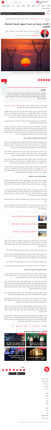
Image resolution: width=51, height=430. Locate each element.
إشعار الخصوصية (45, 381)
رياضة (18, 6)
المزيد (48, 11)
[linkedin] (10, 370)
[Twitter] (21, 370)
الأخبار (48, 6)
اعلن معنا (46, 389)
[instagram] (17, 370)
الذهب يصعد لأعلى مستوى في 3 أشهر (37, 358)
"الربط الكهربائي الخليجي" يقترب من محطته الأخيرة (24, 232)
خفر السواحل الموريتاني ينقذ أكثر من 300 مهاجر (29, 13)
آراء (38, 6)
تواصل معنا (46, 386)
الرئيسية (47, 19)
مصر (30, 326)
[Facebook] (24, 370)
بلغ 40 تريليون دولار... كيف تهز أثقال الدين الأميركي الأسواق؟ (15, 343)
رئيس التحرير (45, 384)
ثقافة (28, 6)
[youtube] (14, 370)
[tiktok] (7, 370)
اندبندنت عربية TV (45, 8)
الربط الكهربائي (19, 326)
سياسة (43, 6)
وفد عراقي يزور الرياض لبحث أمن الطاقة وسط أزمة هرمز (37, 343)
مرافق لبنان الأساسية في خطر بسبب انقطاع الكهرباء (24, 224)
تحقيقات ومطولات (5, 6)
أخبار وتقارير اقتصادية (35, 19)
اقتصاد (33, 6)
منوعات (23, 6)
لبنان (45, 169)
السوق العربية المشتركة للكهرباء (18, 106)
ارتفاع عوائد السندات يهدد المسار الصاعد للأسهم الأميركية (16, 357)
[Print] (39, 80)
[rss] (3, 370)
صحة (13, 6)
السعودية (25, 326)
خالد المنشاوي (36, 35)
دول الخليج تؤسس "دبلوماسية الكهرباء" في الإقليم (24, 216)
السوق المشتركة (36, 326)
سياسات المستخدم (44, 379)
